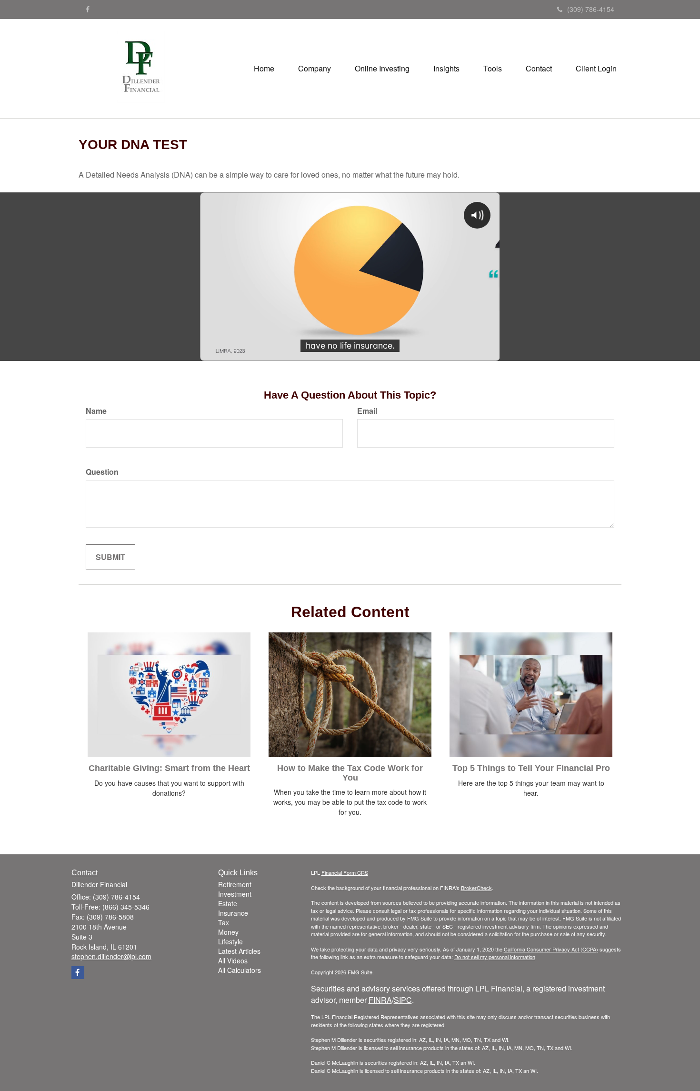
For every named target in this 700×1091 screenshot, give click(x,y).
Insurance (233, 913)
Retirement (234, 884)
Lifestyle (230, 941)
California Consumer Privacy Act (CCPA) (551, 949)
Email (367, 411)
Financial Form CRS (344, 872)
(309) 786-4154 (590, 9)
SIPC (403, 999)
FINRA (380, 999)
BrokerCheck (476, 887)
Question (102, 472)
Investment (234, 894)
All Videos (233, 960)
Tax (223, 922)
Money (228, 932)
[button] (314, 69)
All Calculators (239, 970)
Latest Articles (239, 951)
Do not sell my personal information (494, 957)
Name (96, 411)
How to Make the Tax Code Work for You (350, 772)
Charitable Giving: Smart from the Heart (169, 768)
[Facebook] (88, 9)
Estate (227, 903)
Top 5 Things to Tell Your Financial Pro (531, 768)
